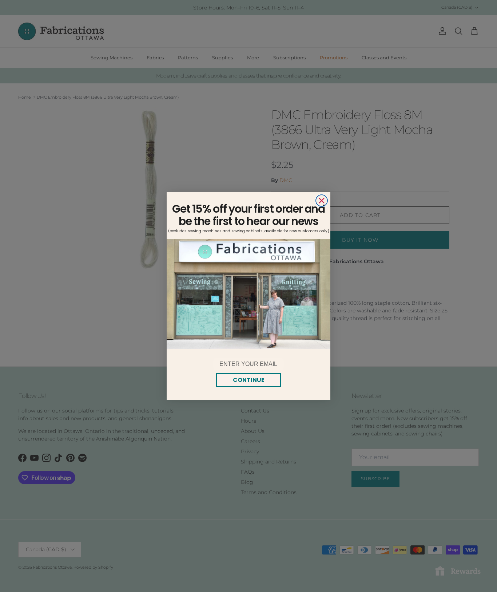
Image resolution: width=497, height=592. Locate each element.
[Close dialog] (321, 200)
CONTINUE (249, 380)
